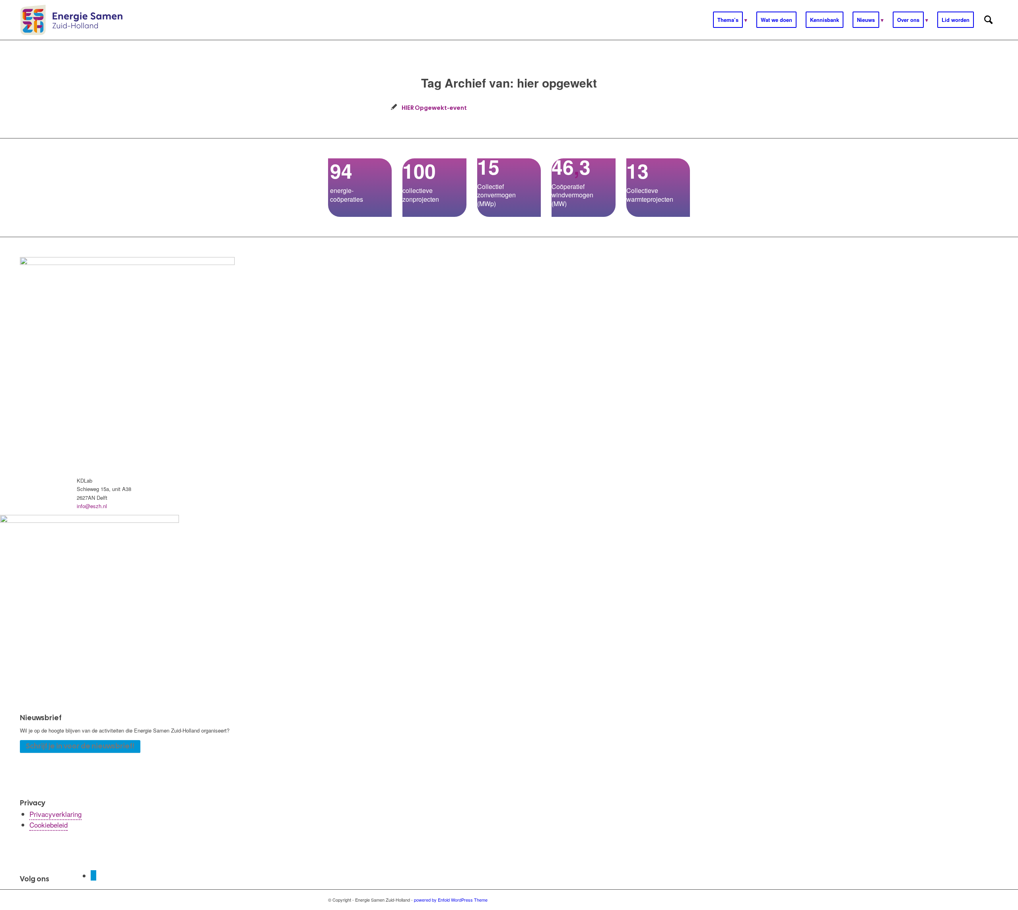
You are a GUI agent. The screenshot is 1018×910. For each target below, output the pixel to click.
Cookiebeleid (48, 825)
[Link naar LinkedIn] (93, 875)
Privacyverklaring (55, 814)
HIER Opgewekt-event (434, 107)
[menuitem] (730, 20)
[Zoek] (988, 20)
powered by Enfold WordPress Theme (451, 899)
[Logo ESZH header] (71, 20)
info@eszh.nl (92, 506)
